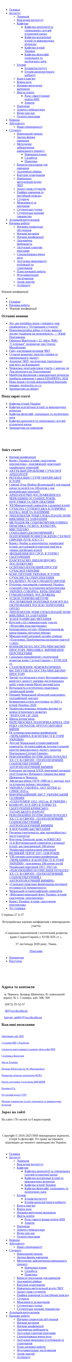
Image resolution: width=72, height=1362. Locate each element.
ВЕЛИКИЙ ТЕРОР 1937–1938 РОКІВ (34, 853)
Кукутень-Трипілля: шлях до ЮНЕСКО (35, 839)
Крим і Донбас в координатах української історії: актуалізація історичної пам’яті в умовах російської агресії (36, 547)
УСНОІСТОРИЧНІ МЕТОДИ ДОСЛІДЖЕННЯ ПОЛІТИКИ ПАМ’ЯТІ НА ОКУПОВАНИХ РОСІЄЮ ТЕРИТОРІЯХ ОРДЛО (39, 603)
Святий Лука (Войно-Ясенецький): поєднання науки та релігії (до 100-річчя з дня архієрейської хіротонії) (39, 488)
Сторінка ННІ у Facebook (15, 1042)
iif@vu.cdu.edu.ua (16, 1010)
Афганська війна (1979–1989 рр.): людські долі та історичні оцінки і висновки (39, 782)
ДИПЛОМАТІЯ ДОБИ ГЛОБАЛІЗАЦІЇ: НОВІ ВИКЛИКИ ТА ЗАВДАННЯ (39, 517)
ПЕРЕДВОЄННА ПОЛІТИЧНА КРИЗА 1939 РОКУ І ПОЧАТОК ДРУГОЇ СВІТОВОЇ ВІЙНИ (39, 726)
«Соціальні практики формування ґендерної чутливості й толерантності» (38, 885)
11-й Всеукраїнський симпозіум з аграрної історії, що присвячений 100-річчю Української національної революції (37, 846)
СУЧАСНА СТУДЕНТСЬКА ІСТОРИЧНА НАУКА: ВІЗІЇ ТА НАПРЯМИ (37, 510)
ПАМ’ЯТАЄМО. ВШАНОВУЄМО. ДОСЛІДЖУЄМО (32, 562)
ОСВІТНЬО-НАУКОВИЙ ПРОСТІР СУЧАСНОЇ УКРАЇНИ (33, 569)
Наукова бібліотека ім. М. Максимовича (23, 1068)
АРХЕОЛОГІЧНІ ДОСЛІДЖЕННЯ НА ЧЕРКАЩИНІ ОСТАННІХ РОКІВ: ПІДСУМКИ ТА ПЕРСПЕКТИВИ (35, 498)
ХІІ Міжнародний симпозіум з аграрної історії (39, 505)
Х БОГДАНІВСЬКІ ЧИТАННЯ (29, 829)
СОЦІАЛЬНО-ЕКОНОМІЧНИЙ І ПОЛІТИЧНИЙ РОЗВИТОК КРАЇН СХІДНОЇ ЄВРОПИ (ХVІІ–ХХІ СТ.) (39, 536)
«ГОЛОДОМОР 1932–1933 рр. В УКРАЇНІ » (38, 801)
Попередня (16, 957)
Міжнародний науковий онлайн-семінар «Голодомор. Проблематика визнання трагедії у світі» (39, 640)
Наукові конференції (22, 457)
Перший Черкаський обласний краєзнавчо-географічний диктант (37, 696)
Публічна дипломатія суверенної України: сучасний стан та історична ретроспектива (37, 586)
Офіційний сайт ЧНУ (13, 1036)
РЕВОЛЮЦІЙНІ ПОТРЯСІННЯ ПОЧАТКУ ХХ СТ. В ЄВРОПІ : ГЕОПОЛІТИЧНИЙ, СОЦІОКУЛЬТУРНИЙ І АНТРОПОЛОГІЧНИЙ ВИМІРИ (38, 762)
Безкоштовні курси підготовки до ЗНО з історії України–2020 (35, 703)
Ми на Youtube (10, 1062)
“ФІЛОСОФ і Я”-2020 (23, 715)
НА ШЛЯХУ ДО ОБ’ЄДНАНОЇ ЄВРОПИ (37, 581)
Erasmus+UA (8, 1088)
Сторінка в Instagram (13, 1055)
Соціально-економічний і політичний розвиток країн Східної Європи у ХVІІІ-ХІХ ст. (38, 660)
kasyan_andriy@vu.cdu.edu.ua (23, 1017)
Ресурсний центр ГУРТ (14, 1094)
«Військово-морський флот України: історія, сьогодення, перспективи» (38, 896)
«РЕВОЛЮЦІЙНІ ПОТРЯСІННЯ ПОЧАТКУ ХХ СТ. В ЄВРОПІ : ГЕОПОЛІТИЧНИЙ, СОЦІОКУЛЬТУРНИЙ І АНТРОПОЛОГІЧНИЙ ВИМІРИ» (39, 875)
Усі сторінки (17, 908)
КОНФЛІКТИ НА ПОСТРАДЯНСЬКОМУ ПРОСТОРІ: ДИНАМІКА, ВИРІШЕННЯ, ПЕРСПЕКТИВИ (37, 650)
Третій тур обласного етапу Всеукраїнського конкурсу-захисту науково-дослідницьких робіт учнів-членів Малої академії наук (38, 681)
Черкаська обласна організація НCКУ (22, 1075)
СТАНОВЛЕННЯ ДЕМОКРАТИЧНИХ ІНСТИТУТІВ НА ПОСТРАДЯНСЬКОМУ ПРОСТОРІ (37, 671)
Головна (14, 301)
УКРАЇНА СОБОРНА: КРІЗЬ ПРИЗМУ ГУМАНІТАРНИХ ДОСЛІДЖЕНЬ (35, 593)
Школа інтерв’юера (22, 718)
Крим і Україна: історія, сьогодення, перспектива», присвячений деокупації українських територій (35, 464)
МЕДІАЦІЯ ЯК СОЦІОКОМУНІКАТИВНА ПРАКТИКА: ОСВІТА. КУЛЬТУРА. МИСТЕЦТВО (38, 526)
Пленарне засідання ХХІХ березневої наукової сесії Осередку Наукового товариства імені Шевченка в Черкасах (39, 774)
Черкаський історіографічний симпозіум (35, 891)
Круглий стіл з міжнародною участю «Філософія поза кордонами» (33, 624)
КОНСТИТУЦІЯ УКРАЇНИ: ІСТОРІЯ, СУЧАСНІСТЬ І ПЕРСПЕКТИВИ (34, 576)
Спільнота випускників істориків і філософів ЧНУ (28, 1049)
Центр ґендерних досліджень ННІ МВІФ (23, 1081)
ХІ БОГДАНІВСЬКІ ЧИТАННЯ (30, 619)
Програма (36, 951)
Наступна (15, 961)
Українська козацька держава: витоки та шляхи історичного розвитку (35, 710)
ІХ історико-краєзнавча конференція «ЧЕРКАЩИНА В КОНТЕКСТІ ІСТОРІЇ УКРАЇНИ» (36, 736)
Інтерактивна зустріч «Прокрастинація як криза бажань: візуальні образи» (36, 631)
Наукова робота (19, 305)
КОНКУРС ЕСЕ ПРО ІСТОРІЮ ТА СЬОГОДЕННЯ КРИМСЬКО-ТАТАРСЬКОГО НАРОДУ (32, 808)
